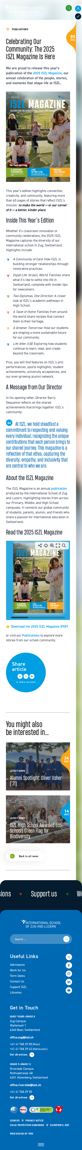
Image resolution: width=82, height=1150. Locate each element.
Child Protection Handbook (27, 1125)
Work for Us (18, 970)
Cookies (15, 1120)
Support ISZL (18, 987)
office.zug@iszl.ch (21, 1037)
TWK (30, 1133)
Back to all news (29, 699)
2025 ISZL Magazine (47, 73)
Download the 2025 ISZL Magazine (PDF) (39, 626)
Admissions (17, 965)
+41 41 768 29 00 (25, 1044)
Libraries (15, 993)
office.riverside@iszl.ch (25, 1085)
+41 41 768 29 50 (21, 1092)
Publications (31, 635)
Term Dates (17, 976)
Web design (17, 1133)
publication (59, 488)
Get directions (18, 1054)
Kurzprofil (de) (59, 1125)
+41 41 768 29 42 (28, 1049)
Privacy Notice (34, 1120)
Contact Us (17, 981)
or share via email (25, 682)
